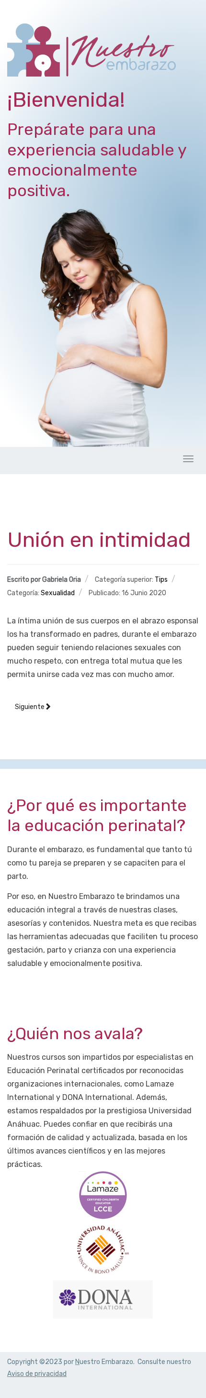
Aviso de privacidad (37, 1374)
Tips (161, 580)
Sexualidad (58, 593)
